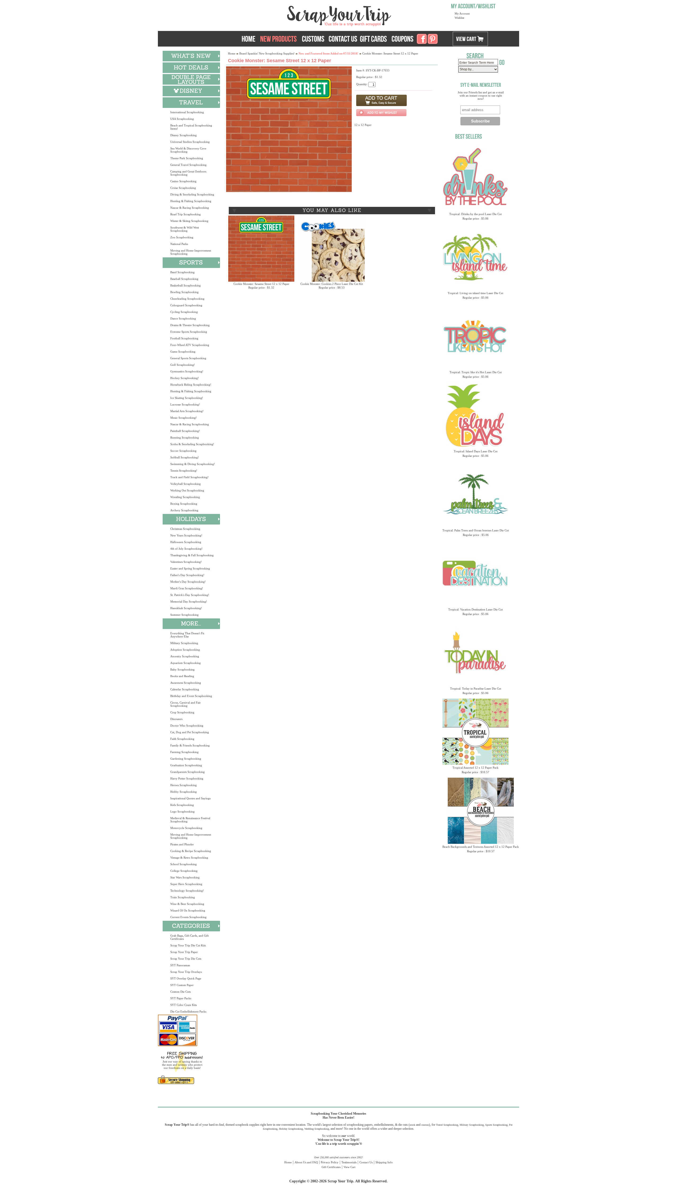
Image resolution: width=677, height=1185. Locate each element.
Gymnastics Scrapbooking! (186, 371)
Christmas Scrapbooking (185, 528)
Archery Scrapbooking (184, 510)
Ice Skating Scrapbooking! (186, 397)
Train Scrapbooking (182, 897)
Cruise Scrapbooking (183, 187)
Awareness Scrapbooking (185, 682)
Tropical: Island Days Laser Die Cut (475, 451)
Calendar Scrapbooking (184, 689)
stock (412, 1124)
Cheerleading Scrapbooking (187, 298)
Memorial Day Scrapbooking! (188, 601)
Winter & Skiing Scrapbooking (189, 220)
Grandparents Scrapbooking (187, 771)
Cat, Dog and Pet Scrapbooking (189, 732)
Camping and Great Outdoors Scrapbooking (188, 173)
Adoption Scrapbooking (185, 649)
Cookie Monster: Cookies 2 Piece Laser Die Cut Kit (331, 283)
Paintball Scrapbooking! (185, 430)
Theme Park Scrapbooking (186, 158)
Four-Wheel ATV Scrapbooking (189, 345)
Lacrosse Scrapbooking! (185, 404)
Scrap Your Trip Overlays (186, 971)
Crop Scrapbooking (182, 712)
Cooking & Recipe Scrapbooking (190, 851)
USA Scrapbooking (182, 118)
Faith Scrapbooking (182, 738)
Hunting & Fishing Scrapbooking (190, 201)
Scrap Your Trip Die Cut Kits (188, 945)
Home (231, 53)
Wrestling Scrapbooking (185, 497)
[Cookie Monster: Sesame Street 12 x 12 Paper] (289, 191)
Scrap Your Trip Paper (184, 952)
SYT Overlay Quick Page (185, 978)
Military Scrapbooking (184, 643)
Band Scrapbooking (182, 272)
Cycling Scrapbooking (184, 311)
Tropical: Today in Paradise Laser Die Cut (475, 688)
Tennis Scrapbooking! (183, 470)
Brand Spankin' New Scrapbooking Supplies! (267, 53)
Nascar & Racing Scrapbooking (189, 207)
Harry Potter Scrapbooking (186, 778)
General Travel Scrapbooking (188, 164)
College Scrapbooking (184, 870)
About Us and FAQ (306, 1162)
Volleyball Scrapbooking (185, 483)
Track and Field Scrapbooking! (189, 477)
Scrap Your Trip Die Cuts (185, 958)
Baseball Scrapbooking (184, 278)
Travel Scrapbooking (447, 1124)
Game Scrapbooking (182, 351)
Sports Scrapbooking (496, 1124)
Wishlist (459, 17)
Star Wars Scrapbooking (185, 877)
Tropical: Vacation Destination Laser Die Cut (475, 609)
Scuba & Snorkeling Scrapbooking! (192, 444)
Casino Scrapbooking (183, 181)
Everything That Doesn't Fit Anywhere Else (187, 635)
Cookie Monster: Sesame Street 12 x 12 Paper (261, 283)
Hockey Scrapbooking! (184, 378)
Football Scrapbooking (184, 338)
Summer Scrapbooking (184, 614)
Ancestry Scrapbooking (184, 656)
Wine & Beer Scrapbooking (187, 903)
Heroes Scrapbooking (183, 785)
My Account (462, 13)
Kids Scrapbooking (182, 804)
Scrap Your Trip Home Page (303, 14)
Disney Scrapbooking (183, 135)
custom (425, 1124)
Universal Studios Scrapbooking (190, 141)
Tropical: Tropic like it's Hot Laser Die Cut (476, 372)
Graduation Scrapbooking (186, 765)
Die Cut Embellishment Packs (188, 1011)
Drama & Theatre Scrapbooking (190, 325)
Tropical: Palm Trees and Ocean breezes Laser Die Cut (475, 530)
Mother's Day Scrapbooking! (188, 581)
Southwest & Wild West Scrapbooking (184, 229)
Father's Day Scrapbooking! (187, 575)
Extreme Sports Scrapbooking (188, 331)
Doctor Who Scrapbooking (186, 725)
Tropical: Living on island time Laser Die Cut (475, 293)
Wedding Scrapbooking (316, 1128)
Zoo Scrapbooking (181, 237)
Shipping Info (384, 1162)
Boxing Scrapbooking (183, 503)
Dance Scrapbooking (183, 318)
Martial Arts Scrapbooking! (187, 411)
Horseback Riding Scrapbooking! (190, 384)
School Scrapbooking (183, 864)
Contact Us (366, 1162)
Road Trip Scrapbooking (185, 214)
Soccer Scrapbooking (183, 450)
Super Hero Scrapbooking (186, 884)
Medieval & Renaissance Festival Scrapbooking (190, 820)
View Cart (349, 1167)
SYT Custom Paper (182, 985)
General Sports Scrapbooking (188, 358)
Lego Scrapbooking (182, 811)
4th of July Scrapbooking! (186, 548)
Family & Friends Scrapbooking (190, 745)
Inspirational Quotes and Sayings (190, 798)
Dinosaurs (176, 719)
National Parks (179, 243)
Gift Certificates (331, 1167)
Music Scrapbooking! (183, 417)
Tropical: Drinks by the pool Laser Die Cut (475, 214)
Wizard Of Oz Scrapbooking (187, 910)
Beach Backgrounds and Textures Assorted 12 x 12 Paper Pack (480, 846)
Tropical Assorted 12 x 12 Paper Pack (475, 767)
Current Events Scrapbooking (188, 917)
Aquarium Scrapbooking (185, 662)
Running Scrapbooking (184, 437)
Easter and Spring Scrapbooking (190, 568)
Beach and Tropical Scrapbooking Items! (191, 127)
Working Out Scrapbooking (187, 490)
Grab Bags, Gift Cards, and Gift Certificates (189, 937)
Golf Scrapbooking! (182, 364)
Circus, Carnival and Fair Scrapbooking (185, 704)
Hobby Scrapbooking (183, 791)
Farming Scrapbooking (184, 752)
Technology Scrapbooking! (187, 890)
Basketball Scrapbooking (185, 285)
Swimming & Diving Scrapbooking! (192, 464)
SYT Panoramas (180, 965)
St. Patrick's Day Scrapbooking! (189, 594)
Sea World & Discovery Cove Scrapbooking (188, 150)
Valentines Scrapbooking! (186, 561)
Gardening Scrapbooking (185, 758)
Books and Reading (182, 676)
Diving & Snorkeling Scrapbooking (192, 194)
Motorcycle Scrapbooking (186, 827)
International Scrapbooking (187, 112)
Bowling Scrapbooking (184, 292)
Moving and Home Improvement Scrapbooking (190, 252)
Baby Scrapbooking (182, 669)
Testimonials (348, 1162)
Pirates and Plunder (182, 844)
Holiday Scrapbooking (291, 1128)
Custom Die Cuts (180, 991)
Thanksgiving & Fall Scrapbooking (192, 555)
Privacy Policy (329, 1162)
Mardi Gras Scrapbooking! (186, 588)
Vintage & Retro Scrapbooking (189, 857)
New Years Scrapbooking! (186, 535)
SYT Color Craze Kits (183, 1004)
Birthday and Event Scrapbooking (191, 696)
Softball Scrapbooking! (184, 457)
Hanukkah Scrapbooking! (186, 608)
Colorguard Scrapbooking (186, 305)
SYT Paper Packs (180, 998)
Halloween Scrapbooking (185, 542)
